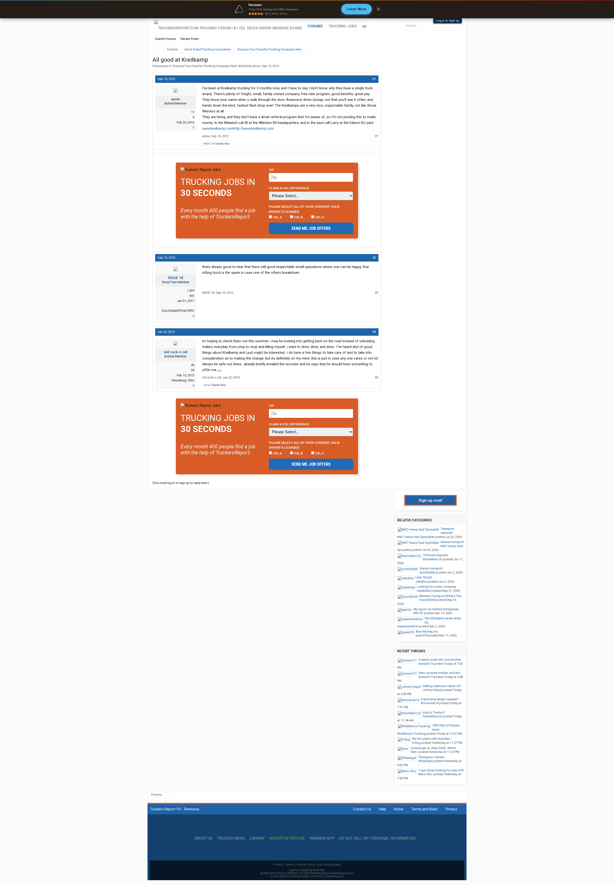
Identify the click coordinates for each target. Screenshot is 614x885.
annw (256, 66)
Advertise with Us (287, 838)
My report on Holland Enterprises (436, 609)
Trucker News (231, 838)
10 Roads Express (435, 555)
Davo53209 (427, 600)
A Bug (416, 743)
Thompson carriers (431, 757)
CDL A (277, 217)
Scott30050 (427, 572)
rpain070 (422, 635)
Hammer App (321, 838)
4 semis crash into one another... (440, 659)
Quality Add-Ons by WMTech (307, 873)
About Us (204, 838)
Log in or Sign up (447, 20)
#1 (374, 79)
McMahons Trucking (411, 733)
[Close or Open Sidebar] (449, 49)
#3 (374, 332)
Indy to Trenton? (434, 712)
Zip (271, 170)
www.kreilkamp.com (217, 128)
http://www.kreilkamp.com (253, 128)
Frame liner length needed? (439, 699)
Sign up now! (431, 500)
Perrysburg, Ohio (182, 380)
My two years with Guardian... (432, 738)
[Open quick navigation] (454, 49)
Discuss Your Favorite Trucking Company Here (204, 66)
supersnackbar (407, 626)
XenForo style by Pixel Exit (307, 870)
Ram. (414, 752)
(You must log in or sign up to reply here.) (181, 483)
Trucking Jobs (343, 26)
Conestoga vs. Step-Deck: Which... (434, 748)
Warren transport (452, 542)
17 (192, 112)
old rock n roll (175, 352)
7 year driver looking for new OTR (441, 770)
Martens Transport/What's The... (441, 596)
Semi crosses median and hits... (440, 673)
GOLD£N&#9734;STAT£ (178, 310)
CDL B (298, 217)
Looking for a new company (436, 586)
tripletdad (424, 590)
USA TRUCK (423, 577)
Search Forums (165, 39)
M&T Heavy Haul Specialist (415, 537)
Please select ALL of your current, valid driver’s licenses (304, 209)
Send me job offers (311, 228)
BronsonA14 (429, 703)
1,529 (190, 290)
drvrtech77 (425, 663)
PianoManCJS (432, 559)
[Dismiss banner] (378, 9)
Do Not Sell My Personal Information (377, 838)
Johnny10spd (432, 690)
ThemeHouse (334, 876)
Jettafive (421, 581)
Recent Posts (190, 39)
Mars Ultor (425, 774)
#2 (374, 257)
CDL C (319, 217)
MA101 (418, 613)
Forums (315, 26)
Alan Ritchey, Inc (427, 631)
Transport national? (447, 531)
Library (257, 838)
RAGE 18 (209, 143)
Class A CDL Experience (289, 188)
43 (192, 365)
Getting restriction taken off (442, 686)
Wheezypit (425, 761)
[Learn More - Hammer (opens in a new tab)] (307, 9)
